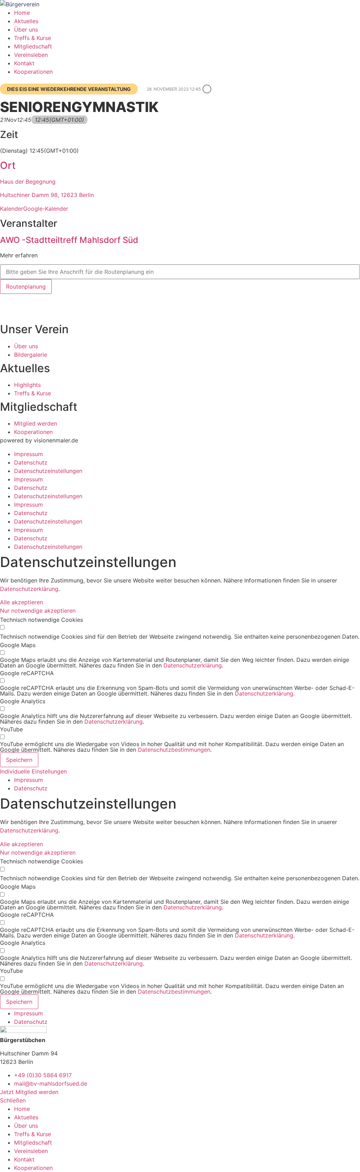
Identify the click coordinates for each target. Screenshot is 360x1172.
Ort (7, 165)
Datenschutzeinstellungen (48, 470)
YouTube (11, 729)
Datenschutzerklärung (29, 588)
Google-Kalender (45, 208)
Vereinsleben (31, 54)
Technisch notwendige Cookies (41, 620)
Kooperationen (33, 71)
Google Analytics (22, 701)
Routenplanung (26, 286)
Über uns (26, 29)
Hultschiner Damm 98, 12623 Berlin (47, 194)
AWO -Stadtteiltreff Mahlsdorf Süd (69, 240)
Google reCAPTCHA (27, 673)
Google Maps (18, 645)
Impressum (28, 453)
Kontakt (24, 63)
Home (22, 12)
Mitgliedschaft (33, 46)
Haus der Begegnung (28, 181)
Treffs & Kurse (32, 37)
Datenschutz (30, 462)
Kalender (11, 208)
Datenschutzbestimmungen (174, 749)
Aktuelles (26, 21)
